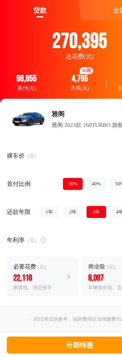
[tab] (40, 10)
